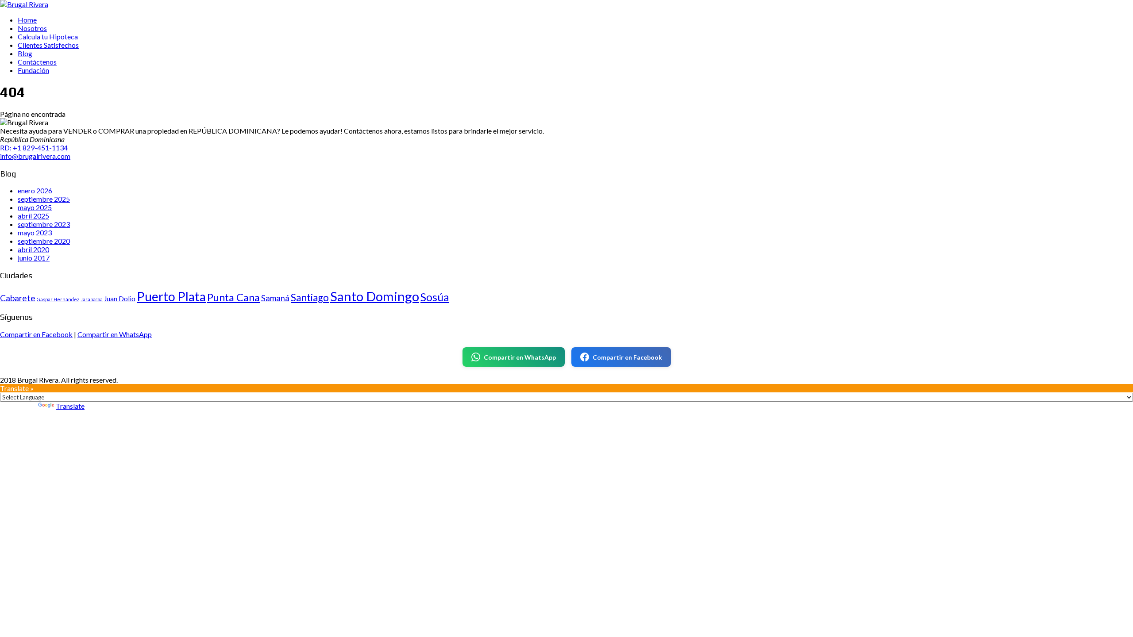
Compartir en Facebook (36, 334)
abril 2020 (33, 249)
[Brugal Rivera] (24, 4)
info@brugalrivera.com (35, 156)
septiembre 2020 (44, 241)
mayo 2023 (35, 232)
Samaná (275, 298)
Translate (70, 406)
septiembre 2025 (44, 199)
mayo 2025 (35, 207)
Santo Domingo (374, 296)
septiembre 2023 (44, 224)
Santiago (310, 297)
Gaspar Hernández (58, 299)
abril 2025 (33, 215)
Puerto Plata (171, 296)
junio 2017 (34, 257)
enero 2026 (35, 190)
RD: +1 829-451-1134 (34, 147)
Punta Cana (233, 297)
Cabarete (17, 298)
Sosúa (434, 296)
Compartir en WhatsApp (114, 334)
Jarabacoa (92, 299)
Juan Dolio (119, 299)
